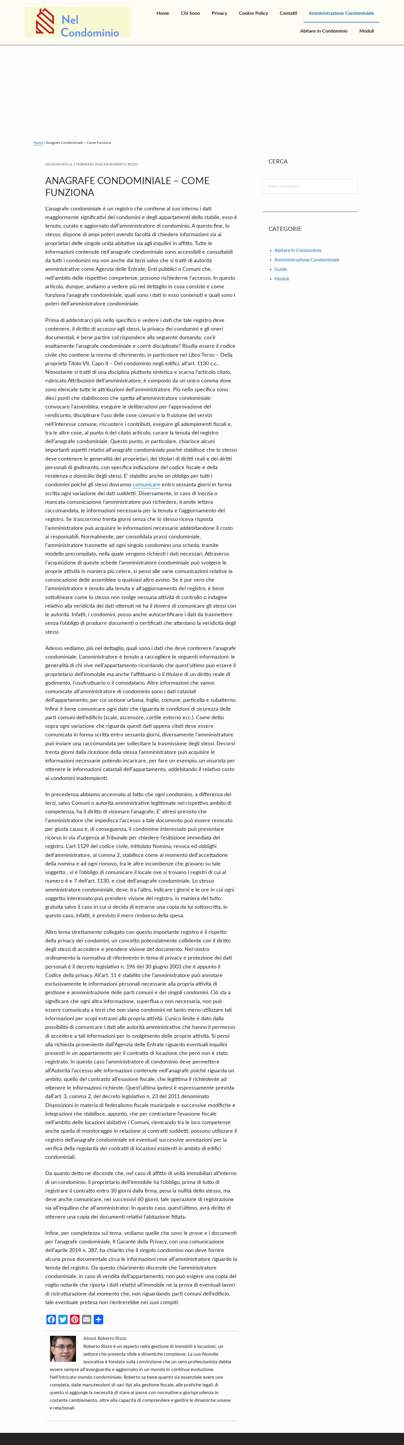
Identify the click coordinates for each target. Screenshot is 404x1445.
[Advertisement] (202, 89)
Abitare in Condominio (297, 250)
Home (38, 142)
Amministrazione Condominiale (306, 260)
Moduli (281, 278)
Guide (280, 269)
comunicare (146, 484)
